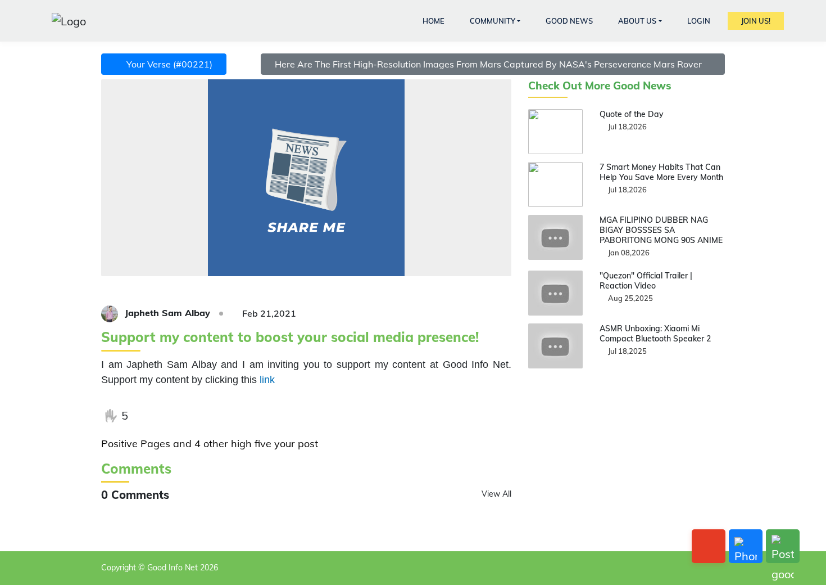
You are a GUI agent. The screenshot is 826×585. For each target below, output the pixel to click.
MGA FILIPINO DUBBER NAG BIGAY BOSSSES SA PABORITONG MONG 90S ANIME (661, 230)
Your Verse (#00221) (167, 64)
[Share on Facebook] (146, 416)
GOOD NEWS (569, 20)
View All (496, 494)
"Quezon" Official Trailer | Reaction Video (646, 281)
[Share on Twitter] (169, 416)
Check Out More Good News (599, 85)
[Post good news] (783, 546)
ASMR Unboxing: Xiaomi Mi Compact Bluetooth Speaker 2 (655, 333)
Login (698, 20)
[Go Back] (708, 546)
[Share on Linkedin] (215, 416)
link (267, 379)
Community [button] (492, 20)
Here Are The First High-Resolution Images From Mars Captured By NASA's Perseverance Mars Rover (489, 64)
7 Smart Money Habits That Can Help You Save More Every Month (661, 172)
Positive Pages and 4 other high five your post (209, 443)
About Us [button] (637, 20)
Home (433, 20)
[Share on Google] (192, 416)
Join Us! (755, 20)
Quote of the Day (632, 114)
